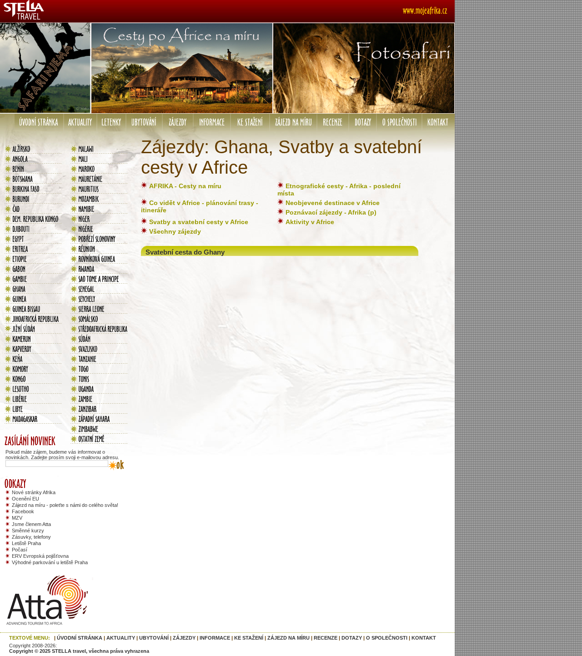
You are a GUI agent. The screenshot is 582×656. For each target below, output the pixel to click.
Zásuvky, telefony (31, 537)
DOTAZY (351, 638)
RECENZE (325, 638)
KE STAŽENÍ (248, 638)
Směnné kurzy (28, 530)
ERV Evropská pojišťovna (40, 556)
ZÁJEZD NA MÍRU (288, 638)
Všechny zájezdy (175, 231)
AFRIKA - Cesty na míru (185, 186)
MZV (17, 518)
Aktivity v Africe (310, 221)
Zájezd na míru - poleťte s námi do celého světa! (65, 505)
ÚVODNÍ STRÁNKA (79, 638)
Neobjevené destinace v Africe (333, 202)
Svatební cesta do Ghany (185, 252)
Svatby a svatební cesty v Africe (198, 221)
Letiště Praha (26, 543)
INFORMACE (215, 638)
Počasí (19, 549)
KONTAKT (423, 638)
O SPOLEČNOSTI (386, 638)
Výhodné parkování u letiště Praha (50, 562)
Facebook (23, 511)
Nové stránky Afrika (33, 492)
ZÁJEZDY (184, 638)
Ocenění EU (25, 498)
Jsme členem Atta (31, 524)
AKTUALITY (120, 638)
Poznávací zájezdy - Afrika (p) (331, 212)
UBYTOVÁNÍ (154, 638)
